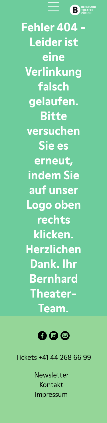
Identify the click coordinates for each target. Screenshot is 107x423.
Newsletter (51, 375)
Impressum (51, 394)
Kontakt (51, 385)
